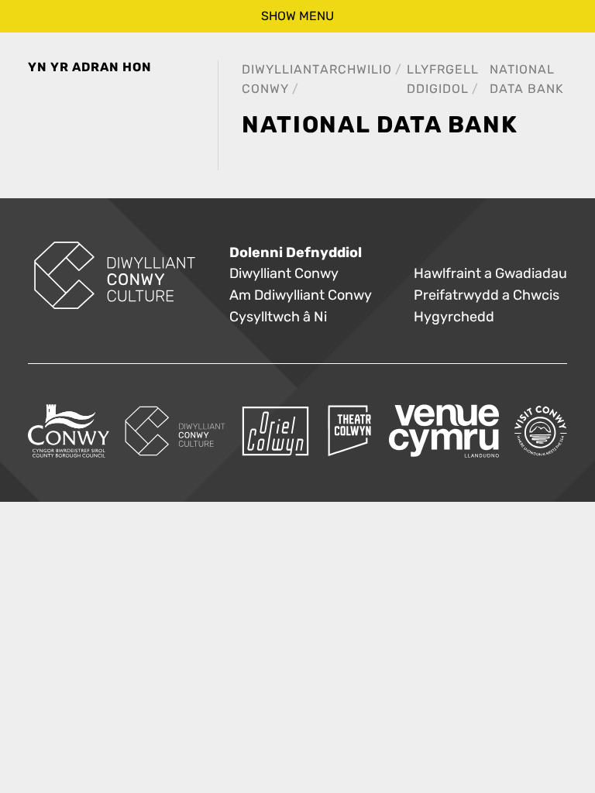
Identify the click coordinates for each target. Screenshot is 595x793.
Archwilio (356, 69)
